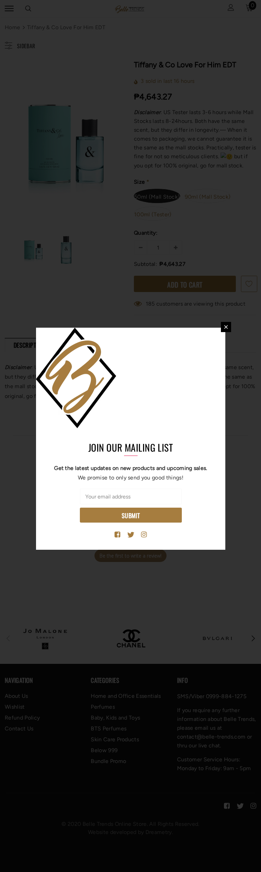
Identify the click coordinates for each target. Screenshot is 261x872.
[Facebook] (117, 535)
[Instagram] (144, 535)
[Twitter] (130, 535)
